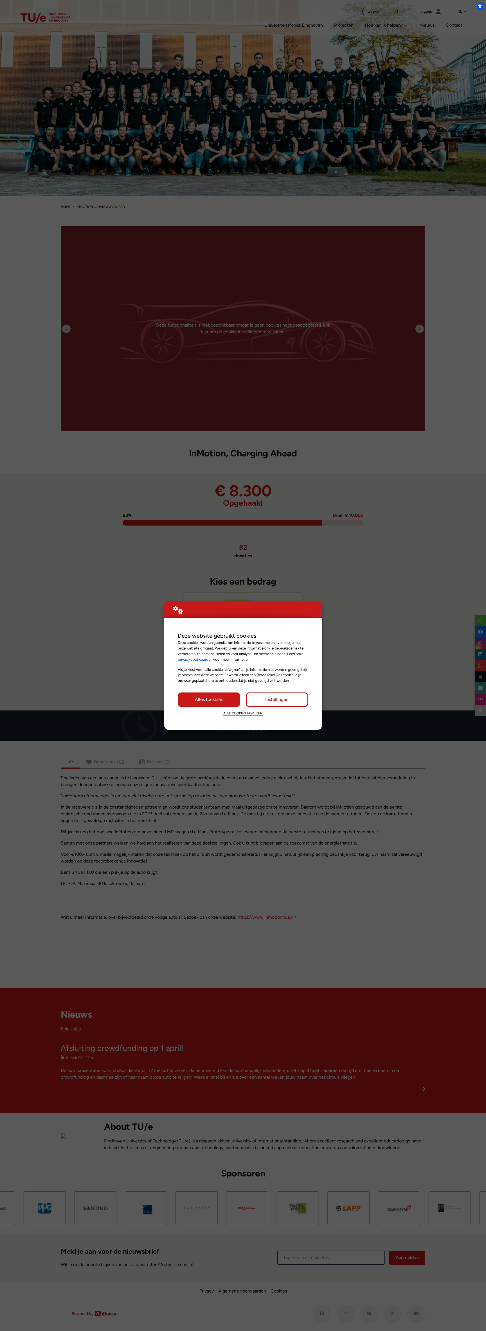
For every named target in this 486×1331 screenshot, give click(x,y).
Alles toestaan (209, 699)
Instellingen (277, 699)
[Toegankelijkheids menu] (479, 6)
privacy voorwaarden (195, 659)
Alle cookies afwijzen (243, 713)
